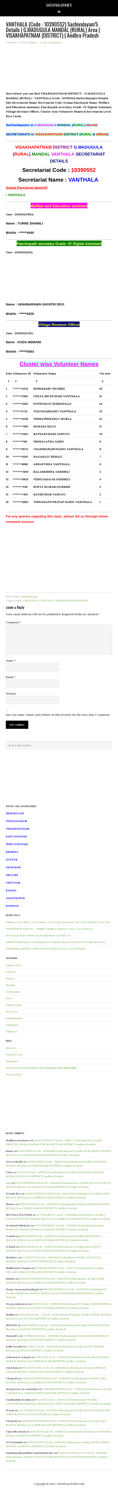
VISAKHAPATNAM (17, 828)
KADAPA (11, 890)
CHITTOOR (13, 882)
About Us (11, 1048)
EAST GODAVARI (16, 836)
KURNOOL (12, 905)
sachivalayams (29, 596)
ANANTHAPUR (15, 898)
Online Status (14, 1004)
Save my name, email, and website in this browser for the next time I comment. (58, 714)
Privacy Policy (14, 1074)
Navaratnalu (13, 991)
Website (11, 693)
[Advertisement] (59, 69)
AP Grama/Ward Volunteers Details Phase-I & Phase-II (38, 935)
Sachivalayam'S (59, 5)
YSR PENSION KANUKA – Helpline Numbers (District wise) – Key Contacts (49, 928)
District (10, 978)
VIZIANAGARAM (16, 821)
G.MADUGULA (30, 600)
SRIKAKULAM (15, 813)
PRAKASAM (13, 867)
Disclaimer (12, 1061)
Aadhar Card (13, 965)
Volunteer (11, 1031)
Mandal (10, 985)
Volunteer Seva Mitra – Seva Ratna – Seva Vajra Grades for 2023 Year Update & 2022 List (58, 922)
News (9, 998)
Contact (11, 971)
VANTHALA (47, 600)
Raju (8, 1182)
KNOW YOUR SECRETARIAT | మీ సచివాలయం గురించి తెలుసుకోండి (41, 1067)
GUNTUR (12, 859)
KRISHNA (12, 851)
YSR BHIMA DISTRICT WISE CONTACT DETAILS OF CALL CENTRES (46, 948)
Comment (13, 622)
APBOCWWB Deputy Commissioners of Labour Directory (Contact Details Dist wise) (55, 942)
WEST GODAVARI (17, 844)
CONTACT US (14, 1054)
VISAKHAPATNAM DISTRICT (71, 600)
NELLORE (12, 875)
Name (11, 660)
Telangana (12, 1024)
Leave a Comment (51, 42)
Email (11, 677)
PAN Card (11, 1011)
